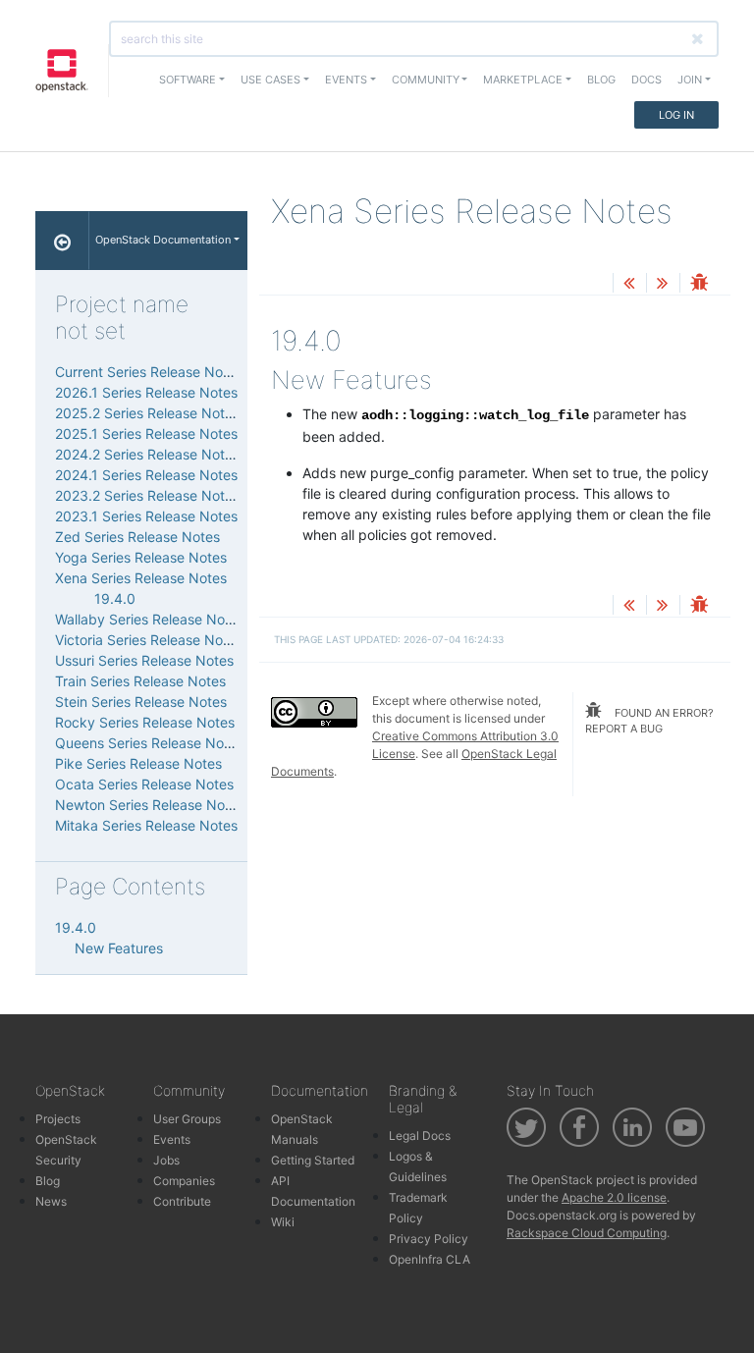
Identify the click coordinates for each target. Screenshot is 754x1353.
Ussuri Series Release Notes (144, 660)
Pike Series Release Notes (138, 763)
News (51, 1201)
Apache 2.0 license (614, 1197)
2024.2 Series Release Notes (147, 454)
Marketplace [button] (523, 79)
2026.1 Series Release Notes (146, 392)
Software (187, 79)
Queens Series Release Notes (149, 742)
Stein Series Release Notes (141, 701)
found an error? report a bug (649, 721)
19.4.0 (114, 598)
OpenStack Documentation (163, 239)
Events (171, 1139)
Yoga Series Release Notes (141, 557)
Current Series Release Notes (148, 371)
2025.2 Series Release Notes (147, 413)
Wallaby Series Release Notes (149, 619)
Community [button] (425, 79)
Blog (601, 79)
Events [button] (346, 79)
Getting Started (312, 1160)
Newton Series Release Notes (149, 804)
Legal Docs (420, 1135)
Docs (646, 79)
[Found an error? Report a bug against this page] (699, 284)
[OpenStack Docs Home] (62, 240)
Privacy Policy (428, 1238)
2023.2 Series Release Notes (147, 495)
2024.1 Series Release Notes (146, 474)
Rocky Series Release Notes (145, 722)
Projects (58, 1118)
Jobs (166, 1160)
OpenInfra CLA (429, 1259)
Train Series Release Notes (140, 681)
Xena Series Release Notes (141, 577)
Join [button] (689, 79)
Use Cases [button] (270, 79)
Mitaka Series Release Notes (146, 825)
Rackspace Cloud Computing (587, 1232)
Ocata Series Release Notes (144, 784)
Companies (184, 1180)
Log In (676, 115)
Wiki (283, 1222)
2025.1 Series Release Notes (146, 433)
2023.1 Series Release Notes (146, 516)
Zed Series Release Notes (137, 536)
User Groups (187, 1118)
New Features (119, 948)
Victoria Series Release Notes (148, 639)
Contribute (182, 1201)
